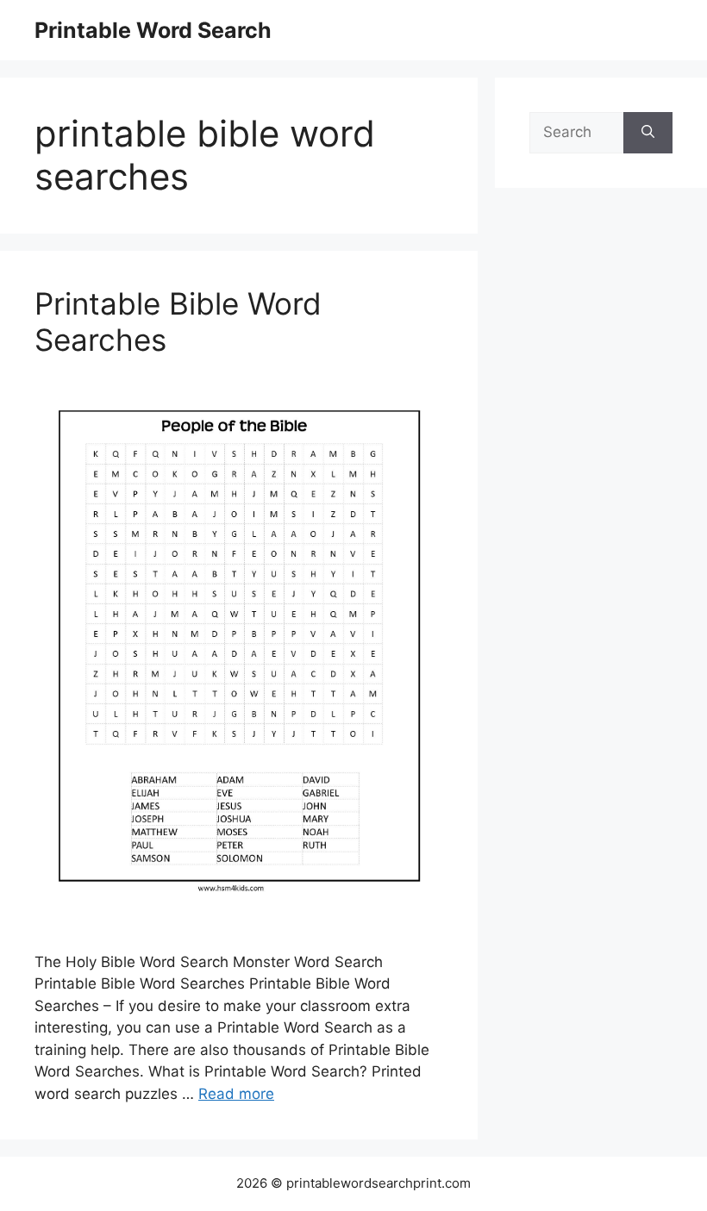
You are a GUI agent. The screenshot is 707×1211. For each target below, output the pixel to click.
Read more (236, 1093)
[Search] (648, 132)
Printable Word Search (153, 30)
